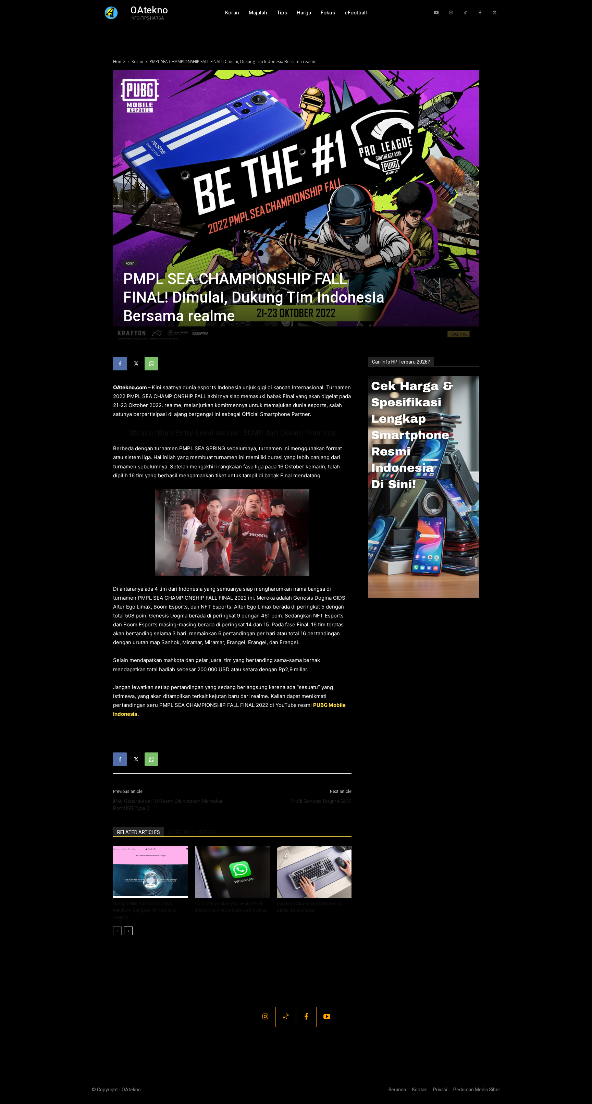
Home (119, 61)
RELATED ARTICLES (138, 832)
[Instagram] (451, 13)
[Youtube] (436, 13)
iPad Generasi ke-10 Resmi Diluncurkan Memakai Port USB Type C (167, 804)
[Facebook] (480, 13)
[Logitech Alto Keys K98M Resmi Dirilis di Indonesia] (314, 872)
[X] (136, 363)
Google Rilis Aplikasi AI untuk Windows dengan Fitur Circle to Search (144, 910)
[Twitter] (494, 13)
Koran (137, 61)
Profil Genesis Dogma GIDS (321, 801)
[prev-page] (117, 931)
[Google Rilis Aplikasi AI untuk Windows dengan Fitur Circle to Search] (150, 872)
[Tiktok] (465, 13)
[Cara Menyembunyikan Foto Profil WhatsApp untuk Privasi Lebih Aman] (232, 872)
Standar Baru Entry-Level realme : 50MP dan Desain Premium (232, 433)
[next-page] (128, 931)
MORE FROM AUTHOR (192, 832)
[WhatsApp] (151, 363)
